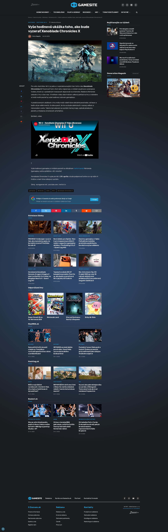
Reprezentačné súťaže (87, 419)
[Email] (21, 116)
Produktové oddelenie (91, 512)
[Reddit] (21, 121)
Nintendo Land (53, 317)
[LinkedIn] (21, 106)
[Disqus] (65, 462)
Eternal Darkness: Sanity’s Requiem (73, 318)
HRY (96, 12)
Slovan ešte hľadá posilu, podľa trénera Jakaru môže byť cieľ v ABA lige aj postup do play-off (39, 425)
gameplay (32, 190)
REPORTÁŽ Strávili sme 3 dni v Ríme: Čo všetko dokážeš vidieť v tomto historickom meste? (64, 388)
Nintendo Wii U (53, 17)
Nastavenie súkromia (34, 518)
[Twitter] (21, 96)
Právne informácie (34, 512)
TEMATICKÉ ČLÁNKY (110, 12)
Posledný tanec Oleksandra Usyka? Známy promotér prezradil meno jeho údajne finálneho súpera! (90, 350)
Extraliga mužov (34, 419)
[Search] (136, 12)
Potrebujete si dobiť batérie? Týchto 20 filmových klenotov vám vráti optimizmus (128, 32)
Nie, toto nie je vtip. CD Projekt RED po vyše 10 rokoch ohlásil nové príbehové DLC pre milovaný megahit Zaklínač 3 (90, 276)
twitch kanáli (79, 168)
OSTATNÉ (124, 12)
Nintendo (45, 17)
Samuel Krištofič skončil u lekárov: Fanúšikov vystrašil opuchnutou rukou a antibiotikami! (39, 350)
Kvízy (30, 381)
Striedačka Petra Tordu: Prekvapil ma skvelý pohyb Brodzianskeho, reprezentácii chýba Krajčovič (89, 426)
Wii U (53, 190)
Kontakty (88, 507)
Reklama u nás (60, 512)
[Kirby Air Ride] (93, 304)
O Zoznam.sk (34, 507)
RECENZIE (87, 12)
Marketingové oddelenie (91, 521)
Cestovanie (57, 381)
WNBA (55, 419)
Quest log (57, 236)
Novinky (31, 344)
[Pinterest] (21, 101)
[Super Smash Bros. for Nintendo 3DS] (36, 304)
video (48, 190)
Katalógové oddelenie (91, 518)
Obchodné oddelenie (90, 515)
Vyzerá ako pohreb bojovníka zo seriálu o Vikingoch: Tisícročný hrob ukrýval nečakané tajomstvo (90, 388)
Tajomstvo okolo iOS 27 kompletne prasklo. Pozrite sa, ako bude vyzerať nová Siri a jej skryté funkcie (64, 275)
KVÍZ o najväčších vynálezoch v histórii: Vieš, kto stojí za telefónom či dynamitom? (38, 388)
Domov (30, 17)
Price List (59, 525)
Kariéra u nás (32, 521)
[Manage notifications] (3, 529)
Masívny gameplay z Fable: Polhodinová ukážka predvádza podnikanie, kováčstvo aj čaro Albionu (89, 242)
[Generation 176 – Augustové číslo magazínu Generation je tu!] (123, 88)
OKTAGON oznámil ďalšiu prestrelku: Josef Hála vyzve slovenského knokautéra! (63, 350)
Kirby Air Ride (90, 317)
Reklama (60, 507)
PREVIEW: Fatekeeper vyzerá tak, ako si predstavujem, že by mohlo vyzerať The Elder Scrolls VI (39, 242)
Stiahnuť (135, 73)
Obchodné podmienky (63, 518)
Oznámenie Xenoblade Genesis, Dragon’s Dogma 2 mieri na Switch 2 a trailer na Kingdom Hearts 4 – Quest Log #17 (39, 276)
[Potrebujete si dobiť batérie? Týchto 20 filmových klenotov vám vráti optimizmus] (112, 31)
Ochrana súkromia (34, 515)
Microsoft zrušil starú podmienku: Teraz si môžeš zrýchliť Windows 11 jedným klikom (129, 61)
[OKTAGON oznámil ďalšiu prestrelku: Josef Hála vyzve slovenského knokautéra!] (64, 335)
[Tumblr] (21, 111)
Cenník (58, 521)
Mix (80, 381)
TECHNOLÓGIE (59, 12)
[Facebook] (21, 91)
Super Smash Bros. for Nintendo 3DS (35, 318)
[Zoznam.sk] (135, 513)
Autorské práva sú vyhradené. (131, 508)
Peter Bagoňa (36, 36)
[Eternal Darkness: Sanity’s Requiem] (74, 304)
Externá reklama (61, 515)
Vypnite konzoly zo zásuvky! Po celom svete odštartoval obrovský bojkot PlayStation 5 (128, 46)
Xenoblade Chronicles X (65, 190)
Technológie (58, 269)
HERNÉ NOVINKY (42, 12)
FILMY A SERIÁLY (73, 12)
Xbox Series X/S (84, 236)
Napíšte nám (32, 525)
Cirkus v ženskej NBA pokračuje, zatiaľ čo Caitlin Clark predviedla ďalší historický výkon (64, 425)
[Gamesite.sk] (84, 5)
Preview (31, 236)
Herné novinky (37, 17)
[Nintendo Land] (55, 304)
